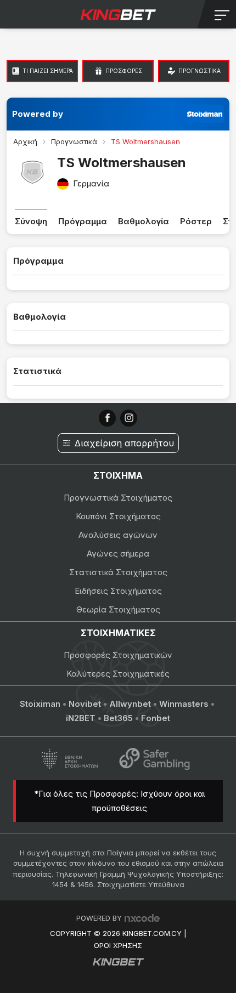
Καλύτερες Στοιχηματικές (118, 673)
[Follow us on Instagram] (128, 418)
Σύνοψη (31, 221)
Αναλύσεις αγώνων (118, 535)
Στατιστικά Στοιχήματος (118, 572)
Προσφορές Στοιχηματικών (118, 655)
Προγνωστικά (74, 141)
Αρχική (25, 141)
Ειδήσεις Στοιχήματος (118, 591)
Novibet (85, 704)
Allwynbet (130, 704)
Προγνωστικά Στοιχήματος (118, 497)
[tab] (42, 71)
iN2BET (80, 718)
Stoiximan (40, 704)
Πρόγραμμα (82, 221)
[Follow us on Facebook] (107, 418)
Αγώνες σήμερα (118, 553)
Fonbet (155, 718)
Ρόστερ (196, 221)
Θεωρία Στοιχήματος (118, 609)
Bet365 (118, 718)
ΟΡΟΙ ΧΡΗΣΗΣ (118, 945)
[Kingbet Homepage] (118, 14)
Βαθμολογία (143, 221)
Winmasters (184, 704)
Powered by (37, 114)
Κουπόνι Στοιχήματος (118, 516)
